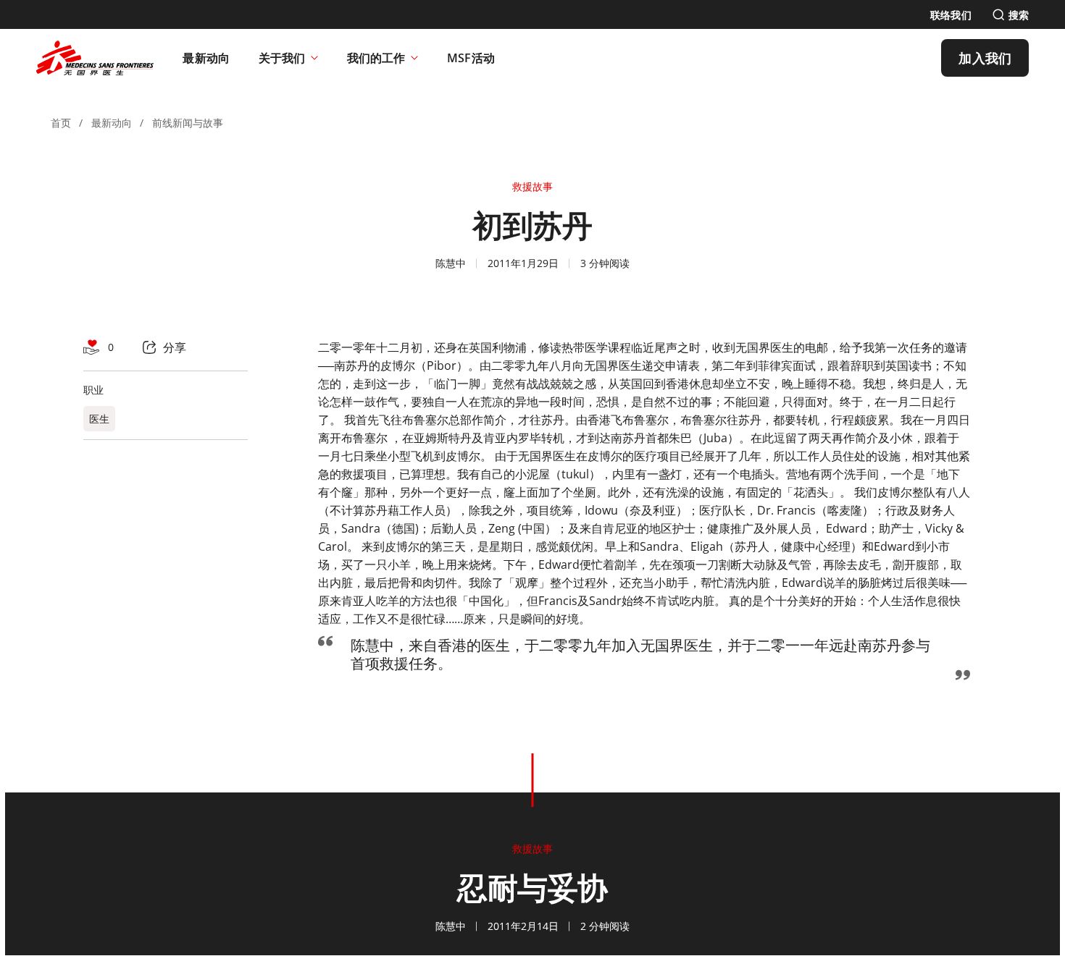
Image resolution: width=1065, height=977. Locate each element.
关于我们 (282, 58)
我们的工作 (376, 58)
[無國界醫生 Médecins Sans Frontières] (95, 58)
